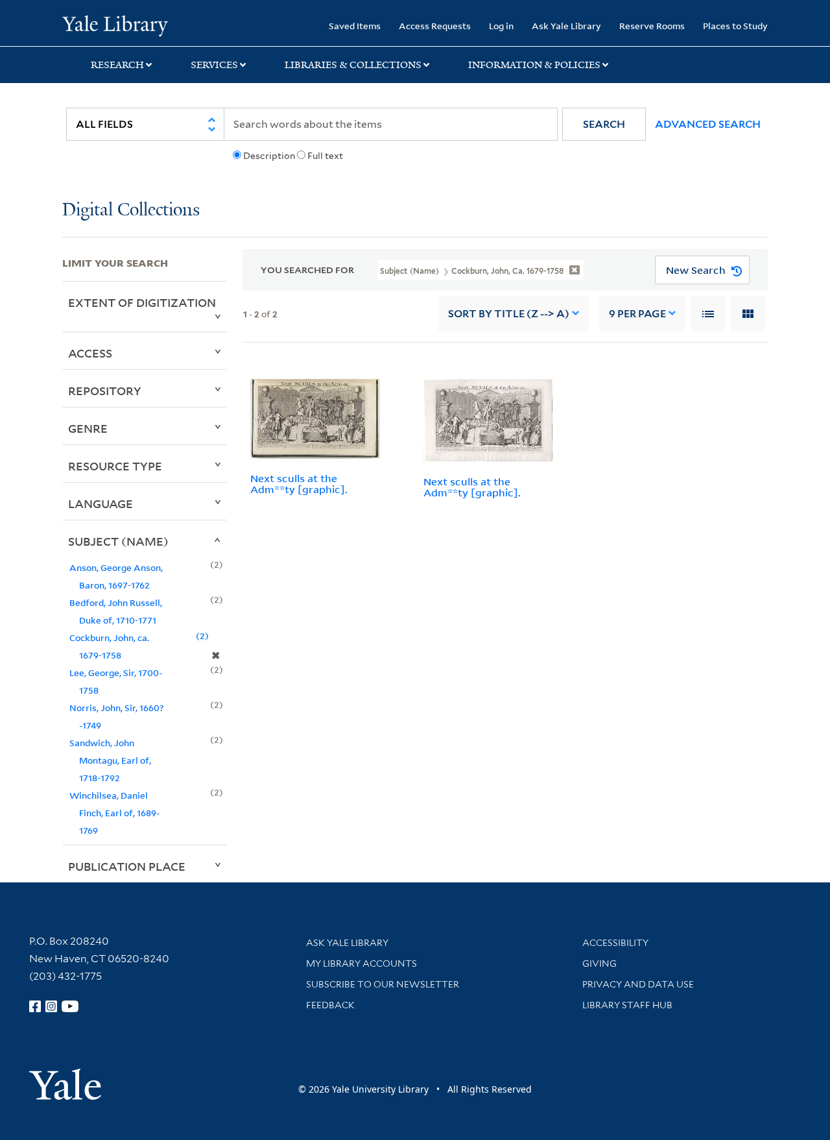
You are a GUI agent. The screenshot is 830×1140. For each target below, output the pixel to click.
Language (100, 503)
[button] (604, 124)
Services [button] (214, 64)
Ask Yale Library (566, 25)
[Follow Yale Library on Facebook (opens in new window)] (35, 1006)
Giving (599, 963)
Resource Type (115, 466)
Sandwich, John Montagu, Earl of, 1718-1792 (110, 760)
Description (269, 156)
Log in (501, 25)
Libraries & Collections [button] (353, 64)
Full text (325, 156)
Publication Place (126, 866)
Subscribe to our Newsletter (382, 984)
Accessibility (615, 943)
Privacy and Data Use (638, 984)
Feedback (330, 1005)
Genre (88, 428)
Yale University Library (115, 24)
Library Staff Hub (627, 1005)
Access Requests (435, 25)
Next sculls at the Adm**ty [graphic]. (299, 484)
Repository (104, 390)
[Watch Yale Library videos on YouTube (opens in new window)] (70, 1006)
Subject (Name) (118, 541)
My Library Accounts (361, 963)
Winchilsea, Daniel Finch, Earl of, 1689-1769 (114, 812)
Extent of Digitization (142, 302)
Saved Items (355, 25)
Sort (508, 314)
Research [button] (117, 64)
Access (90, 353)
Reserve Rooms (652, 25)
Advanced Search (708, 124)
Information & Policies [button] (534, 64)
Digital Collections (131, 210)
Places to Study (735, 25)
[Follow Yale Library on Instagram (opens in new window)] (51, 1006)
